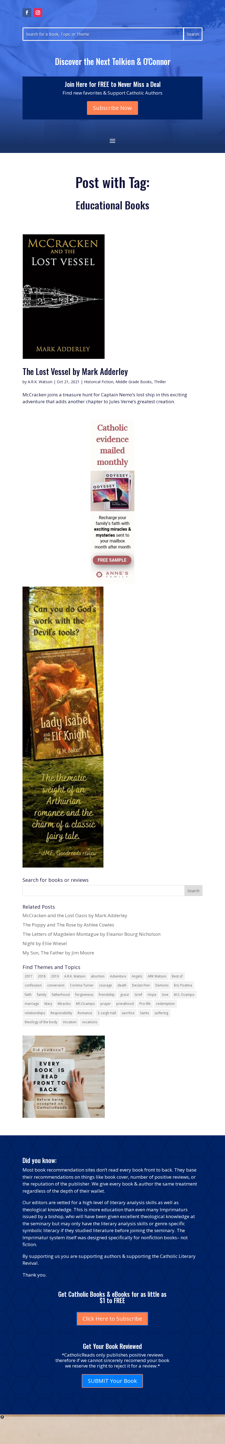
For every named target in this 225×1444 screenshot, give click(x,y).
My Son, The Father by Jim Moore (58, 953)
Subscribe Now (112, 108)
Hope (152, 994)
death (121, 985)
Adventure (118, 976)
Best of (177, 976)
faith (28, 994)
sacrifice (128, 1013)
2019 (55, 976)
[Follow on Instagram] (37, 12)
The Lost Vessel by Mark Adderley (75, 371)
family (41, 994)
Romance (85, 1013)
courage (105, 985)
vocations (89, 1022)
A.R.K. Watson (40, 381)
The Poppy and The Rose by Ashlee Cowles (68, 925)
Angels (137, 976)
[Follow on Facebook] (26, 12)
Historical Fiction (98, 381)
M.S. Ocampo (184, 994)
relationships (35, 1013)
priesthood (125, 1003)
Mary (48, 1003)
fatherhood (61, 994)
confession (33, 985)
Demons (161, 985)
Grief (138, 994)
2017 (28, 976)
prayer (105, 1003)
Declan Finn (141, 985)
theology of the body (41, 1022)
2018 (42, 976)
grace (124, 994)
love (165, 994)
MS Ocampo (85, 1003)
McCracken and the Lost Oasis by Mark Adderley (74, 915)
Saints (144, 1013)
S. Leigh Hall (107, 1013)
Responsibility (61, 1013)
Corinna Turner (82, 985)
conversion (55, 985)
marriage (32, 1003)
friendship (107, 994)
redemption (165, 1003)
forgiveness (84, 994)
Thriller (160, 381)
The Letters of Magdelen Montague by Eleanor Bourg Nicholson (91, 934)
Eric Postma (183, 985)
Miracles (64, 1003)
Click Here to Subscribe (112, 1318)
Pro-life (145, 1003)
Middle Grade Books (134, 381)
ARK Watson (157, 976)
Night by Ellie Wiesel (44, 943)
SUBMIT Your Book (112, 1381)
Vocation (70, 1022)
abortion (98, 976)
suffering (161, 1013)
